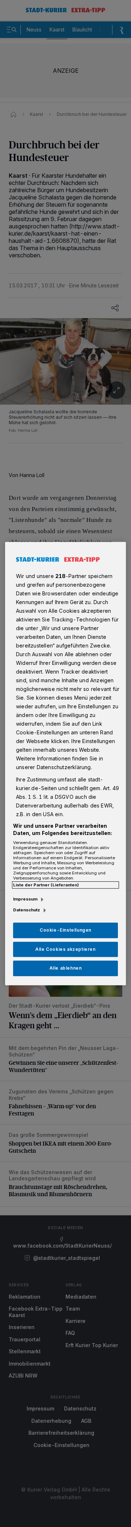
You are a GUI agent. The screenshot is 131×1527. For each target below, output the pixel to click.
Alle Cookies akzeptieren (65, 949)
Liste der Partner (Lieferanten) (46, 884)
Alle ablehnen (65, 968)
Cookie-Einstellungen (65, 930)
